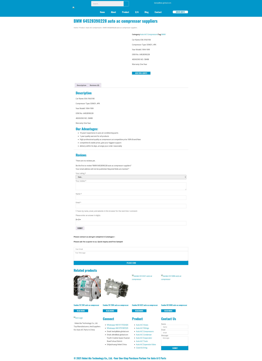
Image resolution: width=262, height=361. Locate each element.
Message (164, 335)
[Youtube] (116, 350)
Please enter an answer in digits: (88, 215)
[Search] (126, 3)
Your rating (81, 173)
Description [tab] (81, 85)
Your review (81, 181)
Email (78, 202)
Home (102, 12)
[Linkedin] (110, 350)
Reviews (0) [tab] (94, 85)
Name (79, 194)
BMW (163, 34)
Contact (158, 12)
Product (125, 12)
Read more (81, 311)
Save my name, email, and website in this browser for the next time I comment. (107, 211)
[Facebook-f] (105, 350)
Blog (147, 12)
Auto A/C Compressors (94, 28)
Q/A (136, 12)
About (113, 12)
